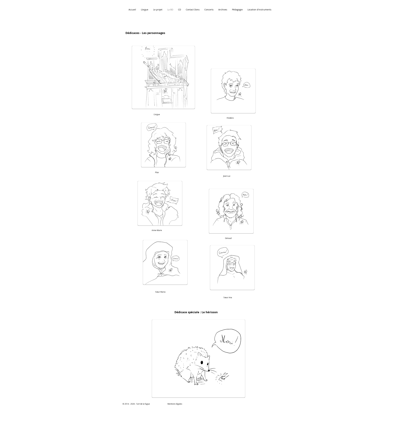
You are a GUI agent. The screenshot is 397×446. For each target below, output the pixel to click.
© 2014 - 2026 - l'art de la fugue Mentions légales (152, 404)
